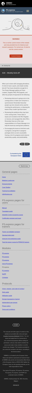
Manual (4, 208)
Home (4, 177)
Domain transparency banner (11, 299)
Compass (5, 277)
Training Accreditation (8, 191)
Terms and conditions (8, 309)
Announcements (7, 184)
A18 (22, 144)
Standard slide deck (8, 235)
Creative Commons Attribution (11, 336)
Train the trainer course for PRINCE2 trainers (15, 242)
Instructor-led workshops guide (11, 238)
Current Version (16, 56)
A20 (27, 144)
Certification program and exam (11, 218)
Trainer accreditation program (11, 232)
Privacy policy (6, 306)
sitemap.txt (16, 385)
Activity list (7, 65)
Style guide (5, 292)
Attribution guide (7, 295)
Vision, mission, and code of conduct (13, 288)
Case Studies (6, 187)
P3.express (5, 260)
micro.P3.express (7, 263)
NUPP (4, 274)
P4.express (5, 257)
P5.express (5, 253)
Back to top (24, 166)
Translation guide (7, 211)
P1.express (5, 270)
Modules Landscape (8, 180)
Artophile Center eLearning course (12, 215)
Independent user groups (9, 302)
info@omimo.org (7, 194)
